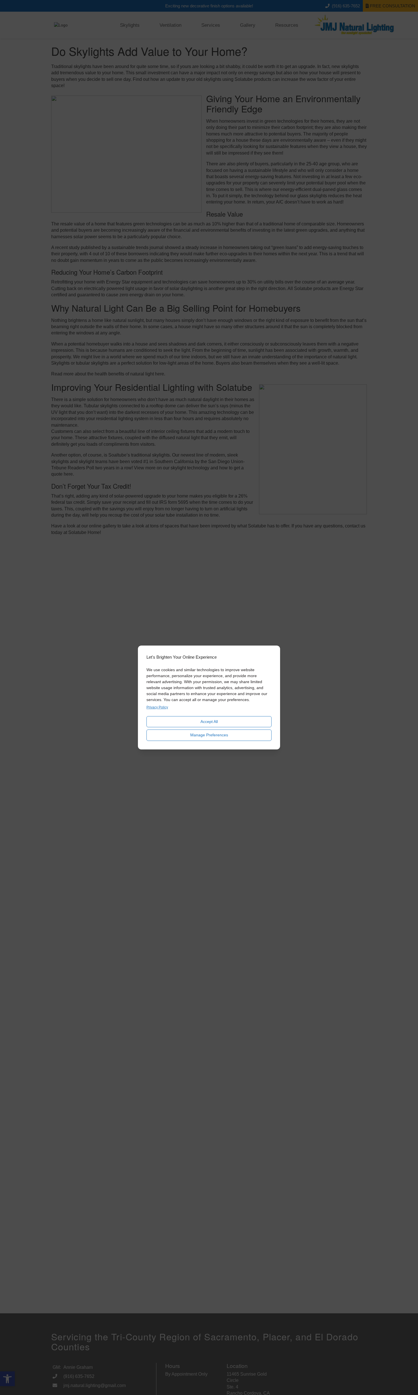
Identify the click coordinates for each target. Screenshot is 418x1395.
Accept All (209, 721)
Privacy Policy (157, 707)
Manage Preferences (209, 735)
